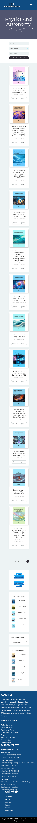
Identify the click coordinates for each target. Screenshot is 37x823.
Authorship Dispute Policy (10, 732)
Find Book (20, 58)
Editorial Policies (7, 727)
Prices (3, 735)
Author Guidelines (7, 725)
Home (7, 29)
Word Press (9, 811)
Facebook (8, 797)
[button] (31, 5)
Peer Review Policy (7, 730)
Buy (24, 98)
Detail (16, 98)
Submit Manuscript (18, 576)
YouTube (8, 802)
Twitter (7, 800)
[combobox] (19, 641)
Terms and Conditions (8, 738)
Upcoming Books (20, 584)
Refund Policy (6, 743)
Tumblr (7, 808)
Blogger (7, 805)
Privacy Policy (6, 740)
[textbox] (19, 642)
